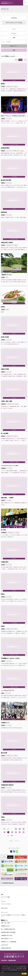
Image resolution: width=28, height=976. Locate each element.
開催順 (20, 59)
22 (4, 832)
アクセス (3, 901)
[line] (17, 851)
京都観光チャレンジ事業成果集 (8, 941)
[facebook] (14, 851)
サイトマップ (4, 912)
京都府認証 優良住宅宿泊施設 (8, 932)
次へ (8, 835)
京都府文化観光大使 (6, 948)
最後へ (12, 835)
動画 (2, 894)
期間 (14, 37)
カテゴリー (14, 33)
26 (19, 832)
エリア (14, 29)
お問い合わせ (4, 908)
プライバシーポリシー (6, 904)
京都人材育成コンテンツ (7, 938)
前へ (8, 828)
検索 (14, 50)
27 (23, 832)
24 (12, 832)
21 (23, 828)
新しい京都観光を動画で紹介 (8, 929)
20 (19, 828)
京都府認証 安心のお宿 (6, 935)
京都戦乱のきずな (5, 926)
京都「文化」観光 (5, 922)
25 (15, 832)
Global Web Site (4, 944)
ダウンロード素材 (5, 897)
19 (15, 828)
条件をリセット (14, 46)
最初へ (4, 828)
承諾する (24, 973)
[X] (11, 851)
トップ (10, 840)
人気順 (25, 59)
